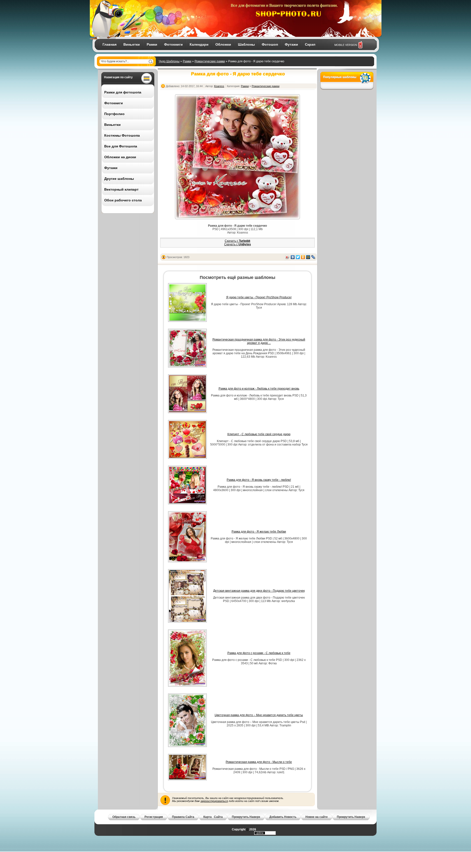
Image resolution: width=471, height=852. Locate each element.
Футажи (291, 44)
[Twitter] (298, 257)
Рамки (152, 44)
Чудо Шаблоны (169, 61)
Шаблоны (246, 44)
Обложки (223, 44)
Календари (199, 44)
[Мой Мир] (308, 257)
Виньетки (131, 44)
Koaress (219, 86)
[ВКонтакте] (292, 257)
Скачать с (237, 241)
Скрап (310, 44)
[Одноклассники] (303, 257)
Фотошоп (270, 44)
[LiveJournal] (313, 257)
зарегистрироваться (214, 801)
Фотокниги (173, 44)
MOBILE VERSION (345, 44)
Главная (110, 44)
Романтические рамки (210, 61)
